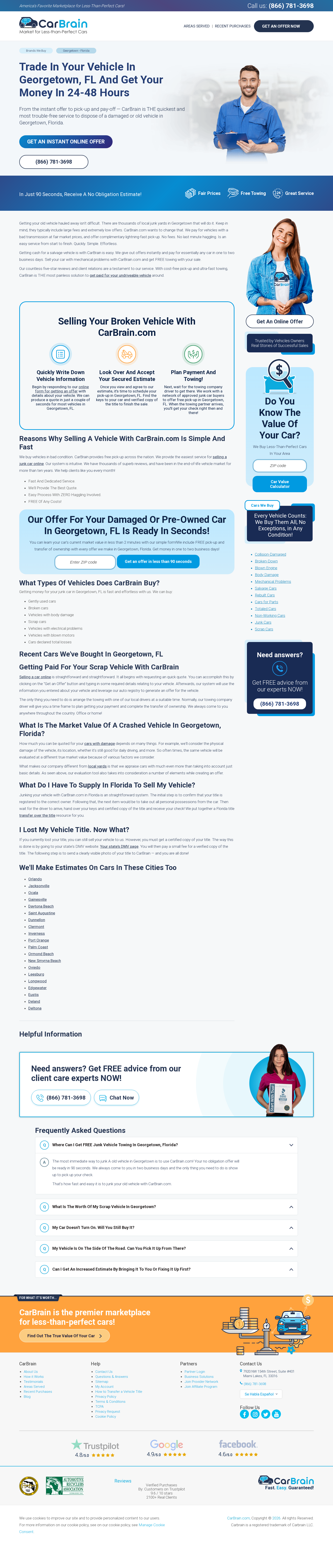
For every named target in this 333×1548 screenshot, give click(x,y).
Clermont (36, 926)
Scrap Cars (264, 629)
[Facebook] (244, 1414)
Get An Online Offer (280, 322)
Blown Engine (266, 568)
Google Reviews (166, 1448)
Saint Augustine (41, 913)
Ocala (33, 892)
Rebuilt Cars (265, 595)
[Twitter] (265, 1414)
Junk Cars (263, 622)
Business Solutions (199, 1377)
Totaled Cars (265, 608)
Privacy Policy (105, 1397)
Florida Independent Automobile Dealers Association (28, 1486)
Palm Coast (38, 947)
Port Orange (38, 940)
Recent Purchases (233, 26)
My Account (104, 1387)
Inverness (36, 933)
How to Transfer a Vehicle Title (118, 1392)
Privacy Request (107, 1412)
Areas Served (197, 26)
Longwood (37, 981)
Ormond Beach (41, 954)
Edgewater (37, 988)
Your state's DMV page (119, 846)
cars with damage (99, 743)
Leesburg (36, 974)
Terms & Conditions (110, 1402)
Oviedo (34, 967)
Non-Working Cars (270, 615)
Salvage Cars (266, 588)
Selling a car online (35, 677)
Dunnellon (36, 920)
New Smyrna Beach (44, 960)
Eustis (33, 994)
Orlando (35, 879)
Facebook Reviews (238, 1448)
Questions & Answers (111, 1377)
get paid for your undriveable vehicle (120, 275)
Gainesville (37, 899)
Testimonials (33, 1382)
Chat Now (122, 1098)
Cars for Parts (266, 602)
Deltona (34, 1008)
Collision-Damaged (270, 554)
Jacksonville (38, 886)
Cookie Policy (105, 1417)
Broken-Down (266, 561)
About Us (31, 1372)
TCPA (99, 1407)
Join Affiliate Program (201, 1387)
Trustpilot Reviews (95, 1448)
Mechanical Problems (273, 581)
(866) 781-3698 (291, 6)
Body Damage (267, 574)
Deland (34, 1001)
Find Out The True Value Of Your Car (61, 1335)
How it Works (34, 1377)
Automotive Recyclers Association (65, 1486)
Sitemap (101, 1382)
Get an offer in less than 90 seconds (158, 561)
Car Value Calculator (280, 484)
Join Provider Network (201, 1382)
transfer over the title (37, 815)
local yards (97, 766)
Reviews (122, 1481)
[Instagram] (255, 1414)
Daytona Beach (41, 906)
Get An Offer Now (281, 26)
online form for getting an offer (62, 389)
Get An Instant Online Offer (66, 142)
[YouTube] (276, 1414)
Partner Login (195, 1372)
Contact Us (104, 1372)
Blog (27, 1397)
